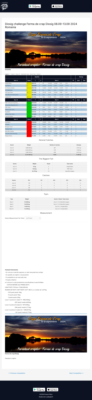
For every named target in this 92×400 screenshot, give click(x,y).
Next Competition (76, 373)
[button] (90, 6)
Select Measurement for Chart (15, 218)
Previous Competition (17, 373)
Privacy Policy (48, 394)
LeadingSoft (49, 397)
